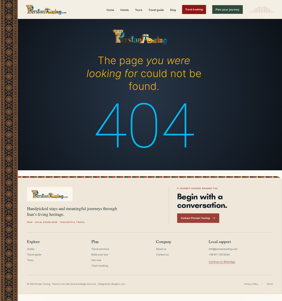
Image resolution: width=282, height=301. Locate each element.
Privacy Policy (251, 284)
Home (110, 10)
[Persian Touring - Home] (144, 35)
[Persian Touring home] (46, 9)
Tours (138, 10)
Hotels (124, 10)
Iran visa (96, 260)
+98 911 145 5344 (219, 254)
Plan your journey (227, 9)
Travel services (100, 248)
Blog (173, 10)
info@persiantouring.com (223, 248)
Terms (270, 284)
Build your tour (99, 254)
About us (161, 248)
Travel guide (156, 10)
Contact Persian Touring (195, 218)
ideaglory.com (118, 284)
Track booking (194, 9)
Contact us (162, 254)
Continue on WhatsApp (222, 261)
